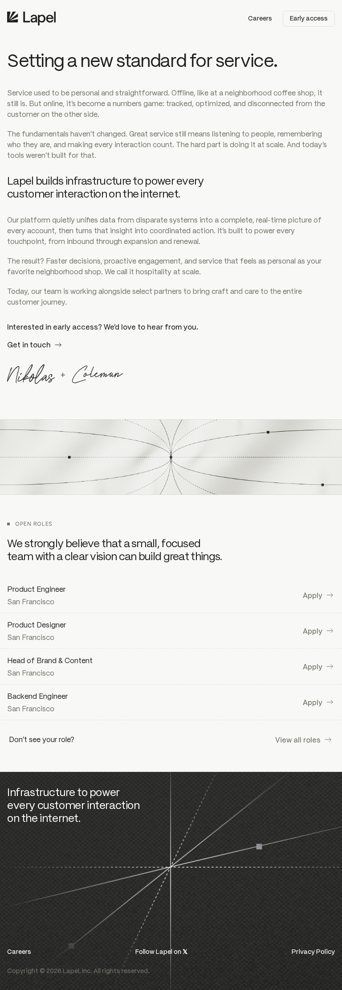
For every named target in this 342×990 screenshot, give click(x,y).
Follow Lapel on (161, 951)
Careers (19, 951)
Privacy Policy (313, 951)
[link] (319, 595)
